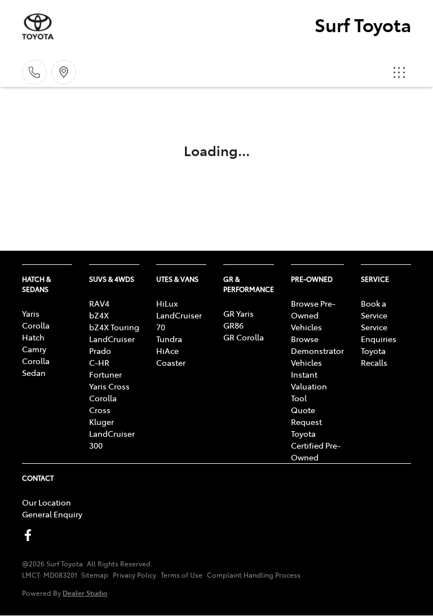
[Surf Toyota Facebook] (30, 535)
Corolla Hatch (36, 331)
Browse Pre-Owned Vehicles (313, 315)
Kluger (101, 421)
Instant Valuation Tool (309, 386)
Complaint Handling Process (254, 574)
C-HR (99, 362)
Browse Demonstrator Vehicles (317, 350)
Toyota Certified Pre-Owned (316, 445)
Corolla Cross (103, 403)
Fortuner (105, 374)
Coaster (170, 362)
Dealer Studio (85, 592)
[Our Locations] (63, 72)
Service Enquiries (378, 332)
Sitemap (94, 574)
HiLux (167, 303)
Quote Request (306, 415)
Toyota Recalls (374, 356)
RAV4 (99, 303)
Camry (34, 348)
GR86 (233, 325)
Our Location (46, 502)
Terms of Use (181, 574)
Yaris (30, 313)
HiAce (167, 350)
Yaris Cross (109, 386)
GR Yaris (238, 313)
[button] (399, 72)
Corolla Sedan (36, 366)
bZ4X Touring (114, 327)
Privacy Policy (134, 574)
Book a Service (374, 309)
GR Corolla (243, 337)
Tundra (169, 338)
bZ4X (99, 315)
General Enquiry (52, 514)
